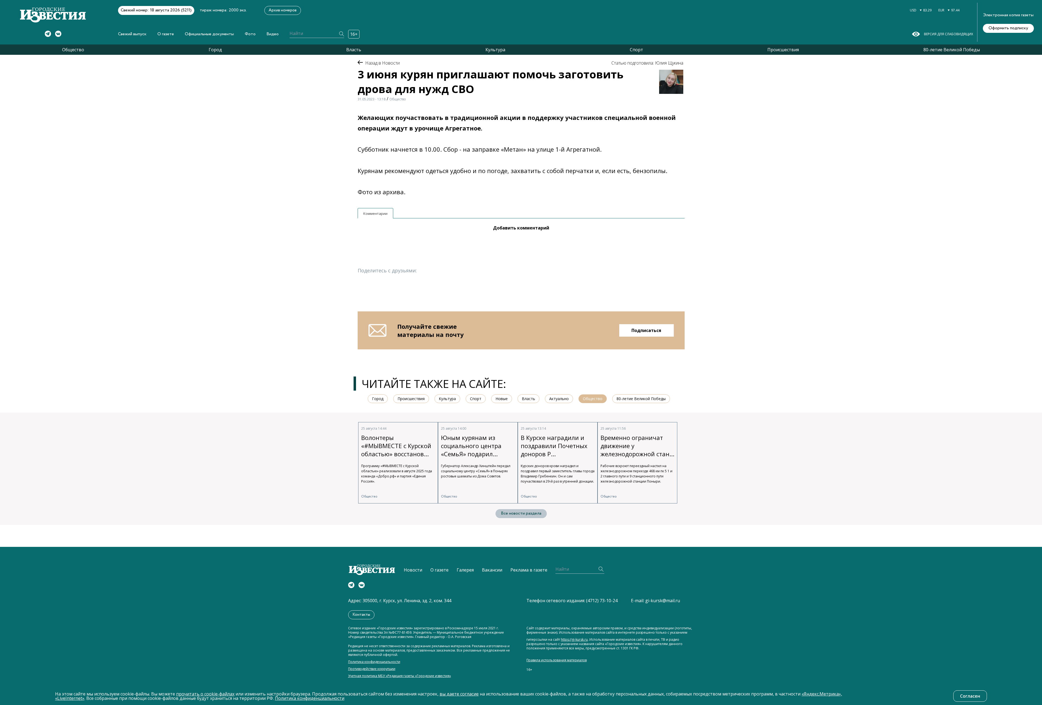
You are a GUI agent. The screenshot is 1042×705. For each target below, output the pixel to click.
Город (215, 50)
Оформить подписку (1008, 28)
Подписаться (646, 330)
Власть (353, 50)
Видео (272, 34)
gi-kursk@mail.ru (662, 601)
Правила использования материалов (556, 660)
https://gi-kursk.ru (574, 639)
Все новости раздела (521, 513)
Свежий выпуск (132, 34)
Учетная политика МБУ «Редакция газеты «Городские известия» (399, 676)
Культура (495, 50)
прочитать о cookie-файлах (205, 694)
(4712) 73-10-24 (602, 601)
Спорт (636, 50)
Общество (73, 50)
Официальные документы (209, 34)
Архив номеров (283, 10)
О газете (165, 34)
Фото (250, 34)
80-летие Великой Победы (951, 50)
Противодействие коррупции (371, 669)
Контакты (361, 615)
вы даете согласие (459, 694)
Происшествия (783, 50)
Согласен (970, 696)
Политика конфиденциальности (374, 662)
